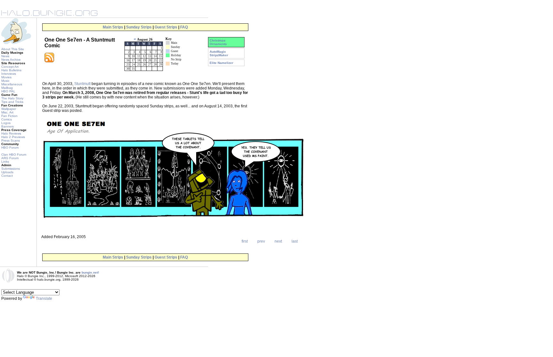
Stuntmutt (82, 83)
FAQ (184, 27)
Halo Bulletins (11, 70)
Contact (7, 175)
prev (261, 241)
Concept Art (10, 66)
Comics (6, 119)
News (5, 56)
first (245, 241)
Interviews (8, 73)
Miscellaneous (11, 84)
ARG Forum (10, 158)
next (278, 241)
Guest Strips (166, 27)
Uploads (7, 172)
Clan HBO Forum (13, 154)
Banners (7, 126)
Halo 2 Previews (13, 137)
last (295, 241)
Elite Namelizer (221, 63)
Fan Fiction (9, 116)
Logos (6, 123)
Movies (6, 77)
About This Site (12, 49)
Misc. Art (7, 112)
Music (5, 80)
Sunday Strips (139, 27)
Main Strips (113, 27)
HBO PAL (8, 91)
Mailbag (7, 87)
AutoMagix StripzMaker (219, 53)
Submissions (10, 168)
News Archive (11, 59)
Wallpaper (8, 109)
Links (5, 161)
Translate (44, 298)
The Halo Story (12, 98)
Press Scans (10, 140)
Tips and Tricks (12, 102)
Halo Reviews (11, 133)
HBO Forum (10, 147)
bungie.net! (90, 272)
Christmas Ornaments (218, 42)
